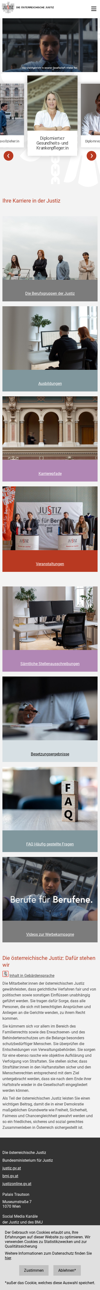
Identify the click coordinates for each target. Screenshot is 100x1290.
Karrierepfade (50, 473)
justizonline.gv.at (16, 1183)
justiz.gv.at (11, 1168)
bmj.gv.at (10, 1176)
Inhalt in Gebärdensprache (31, 975)
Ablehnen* (67, 1270)
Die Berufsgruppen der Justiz (50, 293)
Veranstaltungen (50, 564)
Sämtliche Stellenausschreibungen (50, 663)
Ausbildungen (50, 383)
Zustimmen (34, 1270)
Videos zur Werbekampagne (50, 934)
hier (8, 1258)
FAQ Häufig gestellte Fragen (50, 844)
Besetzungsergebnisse (50, 754)
